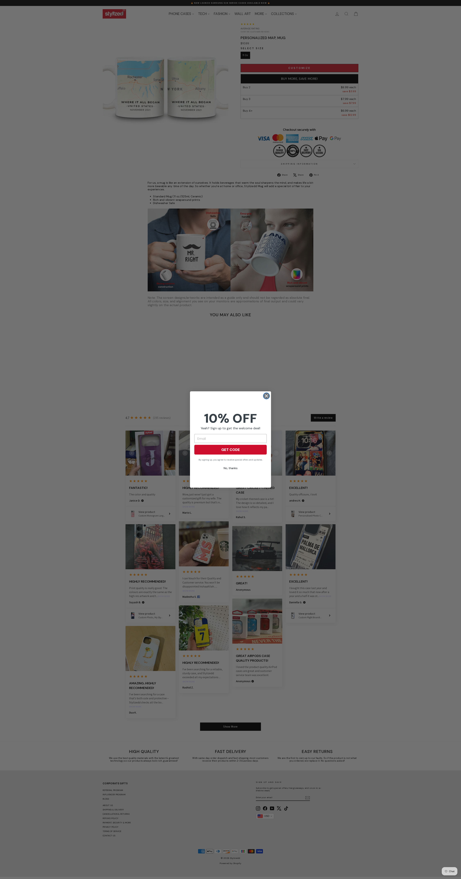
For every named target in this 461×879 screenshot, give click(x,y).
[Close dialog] (266, 396)
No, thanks (231, 468)
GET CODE (230, 449)
